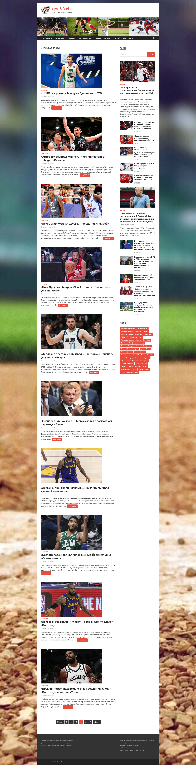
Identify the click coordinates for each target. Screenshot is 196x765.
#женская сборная (127, 331)
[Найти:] (137, 54)
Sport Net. (61, 8)
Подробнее (56, 108)
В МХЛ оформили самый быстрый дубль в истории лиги (144, 166)
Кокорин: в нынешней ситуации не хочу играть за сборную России (144, 277)
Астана (138, 340)
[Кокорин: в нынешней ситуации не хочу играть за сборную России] (126, 282)
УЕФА (145, 366)
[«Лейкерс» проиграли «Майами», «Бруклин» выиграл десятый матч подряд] (78, 466)
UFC (128, 337)
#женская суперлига (141, 331)
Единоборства (85, 38)
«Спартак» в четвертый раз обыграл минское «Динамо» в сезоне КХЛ (143, 177)
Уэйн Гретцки (125, 369)
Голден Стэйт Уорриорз (143, 346)
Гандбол (71, 38)
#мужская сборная (127, 334)
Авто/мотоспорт (136, 337)
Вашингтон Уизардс (127, 346)
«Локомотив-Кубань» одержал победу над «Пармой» (75, 223)
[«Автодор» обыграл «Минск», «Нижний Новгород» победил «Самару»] (78, 135)
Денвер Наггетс (145, 349)
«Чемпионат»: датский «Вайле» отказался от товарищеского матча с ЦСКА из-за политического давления (144, 291)
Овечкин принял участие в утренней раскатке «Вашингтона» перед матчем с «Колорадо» (144, 125)
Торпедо (138, 366)
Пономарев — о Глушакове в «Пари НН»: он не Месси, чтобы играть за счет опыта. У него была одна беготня (144, 245)
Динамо (129, 352)
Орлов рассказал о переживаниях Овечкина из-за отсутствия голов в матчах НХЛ (137, 90)
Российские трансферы (140, 361)
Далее (97, 722)
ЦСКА (123, 372)
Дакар (123, 349)
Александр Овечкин (127, 340)
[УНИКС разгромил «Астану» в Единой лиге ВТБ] (78, 72)
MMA (123, 337)
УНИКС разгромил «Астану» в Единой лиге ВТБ (71, 93)
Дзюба (123, 352)
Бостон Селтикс (139, 343)
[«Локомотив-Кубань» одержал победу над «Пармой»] (78, 202)
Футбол (107, 38)
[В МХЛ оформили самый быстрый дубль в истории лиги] (126, 171)
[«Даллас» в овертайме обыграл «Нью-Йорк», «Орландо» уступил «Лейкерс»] (78, 332)
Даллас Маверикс (132, 349)
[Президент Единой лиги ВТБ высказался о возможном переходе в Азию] (78, 399)
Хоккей (117, 38)
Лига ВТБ (136, 355)
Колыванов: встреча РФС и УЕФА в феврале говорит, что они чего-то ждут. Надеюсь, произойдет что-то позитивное (144, 262)
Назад (59, 722)
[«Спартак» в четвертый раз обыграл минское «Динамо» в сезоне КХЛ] (126, 182)
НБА (151, 355)
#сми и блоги (148, 334)
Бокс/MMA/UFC (126, 343)
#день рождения (142, 328)
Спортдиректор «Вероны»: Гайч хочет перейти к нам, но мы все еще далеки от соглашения (144, 307)
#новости (138, 334)
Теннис (98, 38)
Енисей (137, 352)
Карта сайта (128, 38)
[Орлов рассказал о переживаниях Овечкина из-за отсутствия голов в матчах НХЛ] (137, 83)
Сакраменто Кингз (141, 364)
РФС (122, 361)
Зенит (143, 352)
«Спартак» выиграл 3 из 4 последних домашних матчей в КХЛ (144, 138)
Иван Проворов (126, 355)
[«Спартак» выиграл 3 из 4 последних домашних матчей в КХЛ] (126, 143)
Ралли (128, 361)
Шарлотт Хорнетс (132, 372)
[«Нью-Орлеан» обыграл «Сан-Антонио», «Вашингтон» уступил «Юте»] (78, 265)
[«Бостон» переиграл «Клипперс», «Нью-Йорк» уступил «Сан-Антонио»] (78, 533)
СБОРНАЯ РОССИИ (127, 364)
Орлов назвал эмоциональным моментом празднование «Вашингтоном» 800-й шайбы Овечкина (144, 152)
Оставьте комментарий (48, 96)
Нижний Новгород (127, 358)
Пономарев (138, 358)
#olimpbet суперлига (128, 328)
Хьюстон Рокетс (144, 369)
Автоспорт (47, 38)
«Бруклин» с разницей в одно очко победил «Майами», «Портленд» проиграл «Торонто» (76, 690)
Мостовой (144, 355)
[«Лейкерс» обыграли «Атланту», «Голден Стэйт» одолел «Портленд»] (78, 600)
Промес (146, 358)
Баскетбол (59, 38)
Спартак (123, 366)
